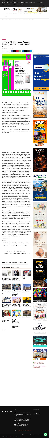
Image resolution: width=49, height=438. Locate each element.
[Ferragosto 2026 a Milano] (27, 273)
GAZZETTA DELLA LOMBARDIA (11, 2)
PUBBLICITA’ (23, 4)
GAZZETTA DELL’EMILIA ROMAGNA (22, 2)
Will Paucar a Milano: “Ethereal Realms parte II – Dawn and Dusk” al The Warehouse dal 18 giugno (6, 319)
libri (9, 263)
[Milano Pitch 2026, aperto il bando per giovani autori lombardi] (27, 300)
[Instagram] (44, 6)
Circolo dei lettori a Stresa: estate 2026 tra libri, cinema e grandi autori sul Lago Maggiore (16, 293)
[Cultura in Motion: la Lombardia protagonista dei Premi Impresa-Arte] (16, 300)
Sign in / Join (14, 0)
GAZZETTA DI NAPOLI (39, 2)
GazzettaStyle (23, 13)
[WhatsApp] (20, 51)
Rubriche (4, 16)
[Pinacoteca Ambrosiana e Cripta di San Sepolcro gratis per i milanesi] (6, 287)
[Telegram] (31, 51)
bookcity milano (14, 262)
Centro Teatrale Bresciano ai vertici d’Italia (26, 292)
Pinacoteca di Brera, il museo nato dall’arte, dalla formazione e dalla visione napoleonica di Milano (6, 279)
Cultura (13, 13)
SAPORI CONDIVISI (13, 4)
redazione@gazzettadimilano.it (24, 430)
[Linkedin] (46, 6)
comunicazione (13, 436)
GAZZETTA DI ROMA (32, 2)
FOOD (28, 13)
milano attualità (13, 263)
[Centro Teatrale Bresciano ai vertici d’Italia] (27, 287)
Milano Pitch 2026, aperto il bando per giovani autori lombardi (27, 305)
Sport (40, 13)
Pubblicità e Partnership (40, 434)
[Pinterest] (17, 51)
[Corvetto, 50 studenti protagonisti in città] (27, 313)
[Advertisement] (24, 29)
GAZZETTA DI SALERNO (5, 4)
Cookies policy (16, 426)
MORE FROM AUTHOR (15, 267)
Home (4, 13)
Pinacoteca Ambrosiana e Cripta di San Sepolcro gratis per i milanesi (6, 292)
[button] (40, 5)
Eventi (17, 13)
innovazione (8, 436)
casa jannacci (21, 262)
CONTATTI (18, 4)
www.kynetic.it (22, 436)
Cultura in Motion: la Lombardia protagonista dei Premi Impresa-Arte (16, 305)
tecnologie (17, 436)
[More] (34, 51)
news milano (19, 263)
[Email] (25, 51)
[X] (14, 51)
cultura (25, 262)
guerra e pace (5, 263)
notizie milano (25, 263)
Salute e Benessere (33, 13)
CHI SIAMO (4, 2)
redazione (5, 48)
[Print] (28, 51)
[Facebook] (42, 6)
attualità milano (8, 262)
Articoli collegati (6, 267)
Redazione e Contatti (25, 434)
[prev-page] (3, 330)
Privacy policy (32, 434)
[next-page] (5, 330)
